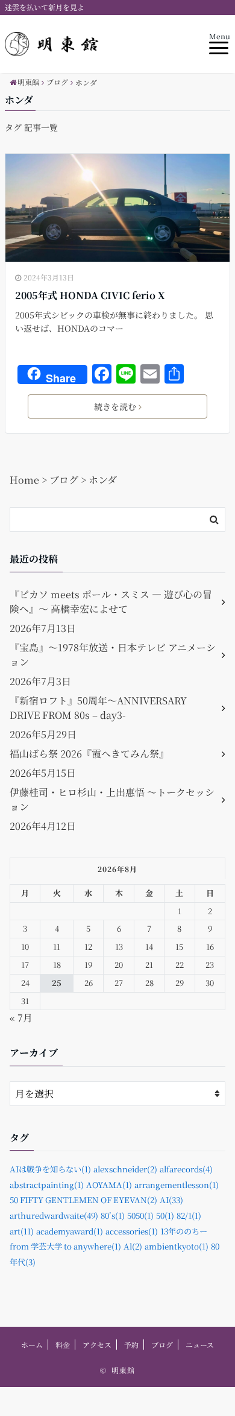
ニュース (200, 1344)
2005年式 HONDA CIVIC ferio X (90, 295)
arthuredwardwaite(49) (54, 1215)
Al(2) (133, 1246)
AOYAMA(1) (109, 1184)
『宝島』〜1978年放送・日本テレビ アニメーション (113, 654)
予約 (131, 1344)
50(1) (165, 1215)
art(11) (22, 1231)
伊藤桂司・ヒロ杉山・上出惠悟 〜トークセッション (112, 799)
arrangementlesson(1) (176, 1184)
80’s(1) (113, 1215)
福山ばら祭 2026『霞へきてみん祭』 (89, 753)
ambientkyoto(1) (176, 1246)
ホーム (32, 1344)
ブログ (162, 1344)
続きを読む (115, 406)
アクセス (97, 1344)
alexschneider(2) (125, 1169)
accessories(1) (131, 1231)
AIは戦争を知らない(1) (50, 1169)
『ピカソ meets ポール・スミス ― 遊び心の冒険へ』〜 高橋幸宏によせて (111, 601)
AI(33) (171, 1200)
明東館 (123, 1370)
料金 (62, 1344)
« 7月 (21, 1018)
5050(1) (140, 1215)
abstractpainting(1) (47, 1184)
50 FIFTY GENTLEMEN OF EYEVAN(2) (83, 1200)
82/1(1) (189, 1215)
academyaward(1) (69, 1231)
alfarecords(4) (186, 1169)
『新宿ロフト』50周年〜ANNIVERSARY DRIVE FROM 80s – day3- (98, 708)
